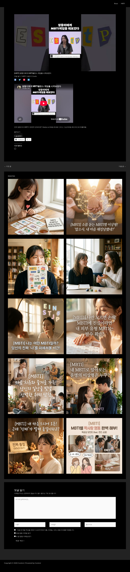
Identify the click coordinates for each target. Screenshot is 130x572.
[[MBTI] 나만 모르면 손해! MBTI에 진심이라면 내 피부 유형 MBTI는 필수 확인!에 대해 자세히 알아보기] (94, 326)
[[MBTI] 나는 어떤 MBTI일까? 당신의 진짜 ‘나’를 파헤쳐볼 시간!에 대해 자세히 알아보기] (36, 326)
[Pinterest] (24, 80)
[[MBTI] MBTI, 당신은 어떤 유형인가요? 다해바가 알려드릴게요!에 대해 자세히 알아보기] (94, 266)
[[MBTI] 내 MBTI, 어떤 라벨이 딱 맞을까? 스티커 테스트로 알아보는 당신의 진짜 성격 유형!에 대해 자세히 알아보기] (36, 266)
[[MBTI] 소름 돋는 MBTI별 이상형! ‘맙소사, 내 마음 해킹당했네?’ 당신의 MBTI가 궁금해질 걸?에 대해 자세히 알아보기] (94, 207)
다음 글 (122, 166)
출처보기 (17, 132)
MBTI (24, 76)
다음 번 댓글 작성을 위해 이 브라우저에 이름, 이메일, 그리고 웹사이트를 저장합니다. (45, 530)
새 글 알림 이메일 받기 (23, 536)
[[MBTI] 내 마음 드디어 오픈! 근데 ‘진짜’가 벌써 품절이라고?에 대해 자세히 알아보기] (36, 446)
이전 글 (7, 166)
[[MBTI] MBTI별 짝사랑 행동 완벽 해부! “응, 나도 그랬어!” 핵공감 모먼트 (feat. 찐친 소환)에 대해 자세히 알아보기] (94, 446)
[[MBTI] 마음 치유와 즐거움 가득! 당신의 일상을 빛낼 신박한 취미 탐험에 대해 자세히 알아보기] (36, 386)
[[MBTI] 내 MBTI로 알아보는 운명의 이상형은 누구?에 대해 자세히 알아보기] (94, 386)
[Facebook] (15, 80)
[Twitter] (20, 80)
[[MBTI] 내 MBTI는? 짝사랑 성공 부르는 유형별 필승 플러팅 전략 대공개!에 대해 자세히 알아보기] (36, 207)
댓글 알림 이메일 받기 (23, 533)
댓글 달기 (17, 76)
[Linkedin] (29, 80)
